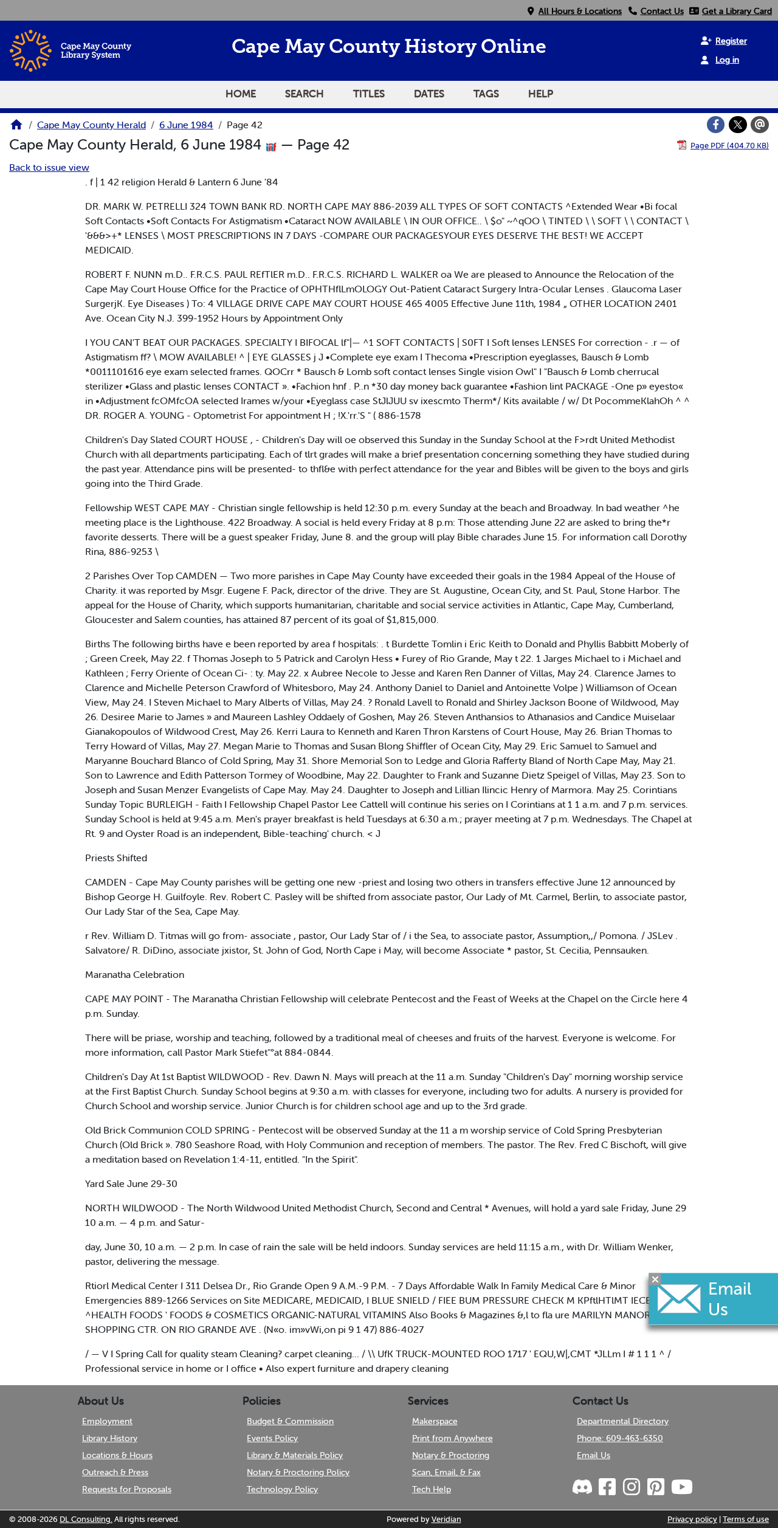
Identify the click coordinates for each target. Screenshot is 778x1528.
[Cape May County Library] (16, 128)
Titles (369, 93)
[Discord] (583, 1487)
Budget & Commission (290, 1421)
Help (540, 93)
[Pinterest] (655, 1487)
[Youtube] (681, 1487)
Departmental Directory (623, 1421)
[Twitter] (738, 124)
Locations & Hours (117, 1455)
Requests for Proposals (126, 1489)
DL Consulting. (86, 1519)
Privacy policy (692, 1519)
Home (240, 93)
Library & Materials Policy (295, 1455)
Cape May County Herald (91, 125)
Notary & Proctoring (450, 1455)
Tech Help (431, 1489)
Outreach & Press (115, 1472)
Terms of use (746, 1519)
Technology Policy (282, 1489)
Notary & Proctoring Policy (298, 1472)
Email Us (593, 1455)
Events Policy (272, 1438)
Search (304, 93)
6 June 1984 (186, 125)
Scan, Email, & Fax (446, 1472)
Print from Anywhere (452, 1438)
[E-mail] (760, 124)
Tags (486, 93)
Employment (107, 1421)
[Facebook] (716, 124)
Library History (109, 1438)
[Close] (655, 1279)
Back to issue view (49, 167)
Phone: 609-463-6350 (620, 1438)
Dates (429, 93)
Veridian (446, 1519)
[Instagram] (631, 1487)
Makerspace (435, 1421)
